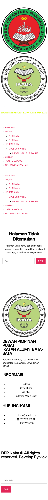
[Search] (24, 475)
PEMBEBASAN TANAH (16, 165)
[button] (24, 172)
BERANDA (10, 127)
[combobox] (24, 480)
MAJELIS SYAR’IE (17, 148)
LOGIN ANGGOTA (14, 161)
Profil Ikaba (14, 136)
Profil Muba (14, 140)
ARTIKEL (9, 157)
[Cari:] (18, 261)
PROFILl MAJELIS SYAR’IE (25, 153)
